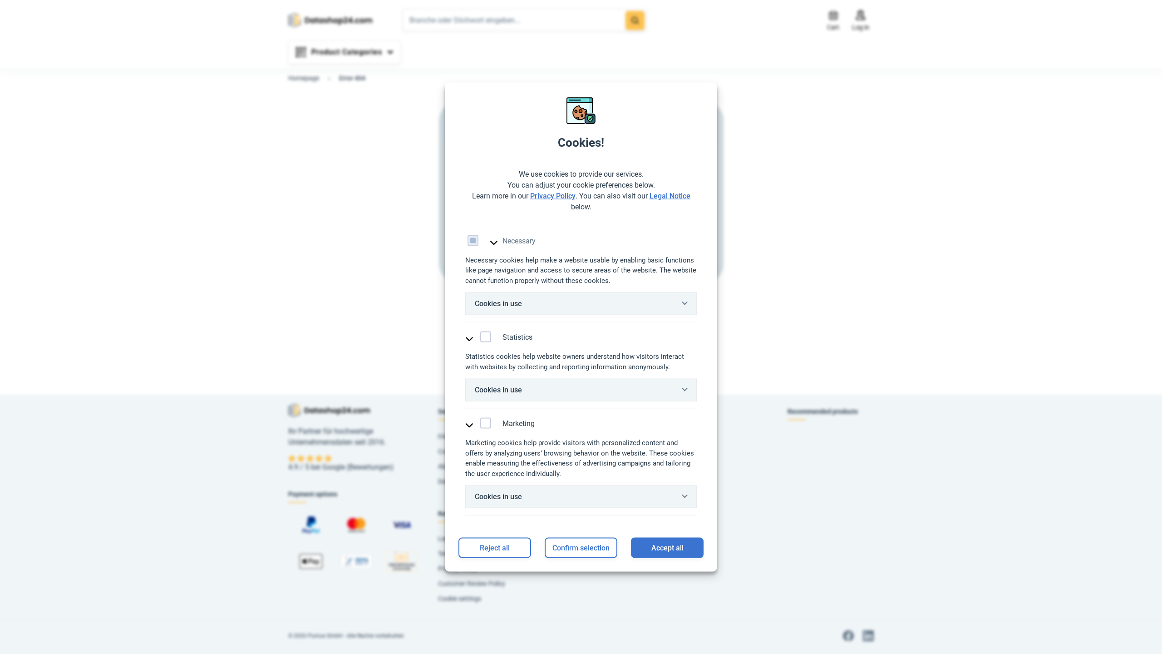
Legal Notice (670, 195)
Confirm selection (581, 547)
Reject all (495, 547)
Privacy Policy (553, 195)
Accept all (667, 547)
